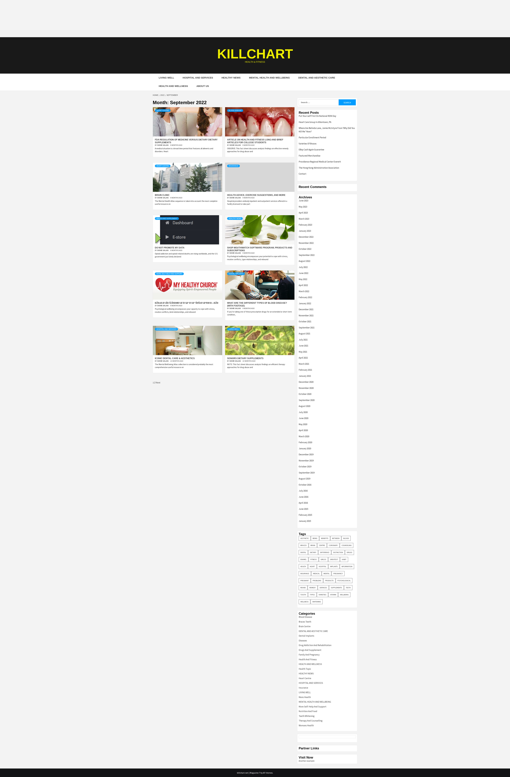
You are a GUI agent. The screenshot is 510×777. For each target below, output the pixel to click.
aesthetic (304, 538)
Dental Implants (236, 274)
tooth (303, 594)
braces (303, 545)
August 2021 (304, 333)
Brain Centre (305, 626)
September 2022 (306, 255)
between (335, 538)
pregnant (304, 580)
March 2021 (304, 363)
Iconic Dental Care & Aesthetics (175, 358)
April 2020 (303, 430)
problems (317, 580)
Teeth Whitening (306, 716)
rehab (303, 587)
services (323, 587)
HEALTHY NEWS (231, 77)
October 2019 (305, 466)
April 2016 (303, 502)
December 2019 (306, 454)
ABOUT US (202, 86)
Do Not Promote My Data (169, 248)
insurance (304, 573)
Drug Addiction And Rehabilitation (315, 645)
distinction (338, 552)
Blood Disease (235, 110)
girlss (323, 559)
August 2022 (304, 261)
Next (158, 383)
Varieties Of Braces (307, 143)
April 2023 (303, 212)
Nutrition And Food (308, 711)
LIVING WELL (166, 77)
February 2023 (305, 224)
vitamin (333, 594)
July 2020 (303, 412)
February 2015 (305, 514)
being (315, 538)
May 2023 (303, 206)
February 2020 (305, 442)
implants (334, 566)
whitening (316, 601)
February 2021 (305, 369)
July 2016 (303, 490)
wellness (304, 601)
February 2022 (305, 297)
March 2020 (304, 436)
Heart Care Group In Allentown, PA (315, 122)
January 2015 (305, 521)
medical (316, 573)
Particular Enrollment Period (312, 137)
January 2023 (305, 230)
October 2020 (305, 394)
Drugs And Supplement (166, 218)
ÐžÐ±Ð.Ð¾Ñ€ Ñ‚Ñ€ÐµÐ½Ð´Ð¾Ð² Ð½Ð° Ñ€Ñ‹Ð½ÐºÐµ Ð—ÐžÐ (186, 303)
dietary (313, 552)
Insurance (233, 166)
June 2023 (303, 200)
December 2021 (306, 309)
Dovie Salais (163, 145)
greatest (334, 559)
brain (313, 545)
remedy (312, 587)
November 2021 (306, 315)
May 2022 (303, 279)
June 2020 (303, 418)
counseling (347, 545)
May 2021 (303, 351)
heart (312, 566)
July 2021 (303, 339)
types (312, 594)
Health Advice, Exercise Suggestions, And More (256, 195)
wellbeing (344, 594)
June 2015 (303, 508)
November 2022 (306, 243)
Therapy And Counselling (310, 720)
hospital (322, 566)
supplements (336, 587)
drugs (349, 552)
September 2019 (306, 472)
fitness (313, 559)
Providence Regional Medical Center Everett (320, 161)
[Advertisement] (255, 18)
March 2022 (304, 291)
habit (344, 559)
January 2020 (305, 448)
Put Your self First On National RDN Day (317, 116)
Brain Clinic (162, 195)
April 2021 (303, 357)
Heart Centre (162, 110)
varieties (322, 594)
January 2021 (305, 375)
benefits (324, 538)
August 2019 (304, 478)
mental (327, 573)
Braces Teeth (305, 621)
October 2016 (305, 484)
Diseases (303, 640)
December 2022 (306, 236)
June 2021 (303, 345)
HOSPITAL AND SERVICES (198, 77)
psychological (344, 580)
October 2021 (305, 321)
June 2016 (303, 496)
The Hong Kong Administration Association (319, 167)
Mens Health (305, 697)
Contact (302, 173)
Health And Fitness (308, 659)
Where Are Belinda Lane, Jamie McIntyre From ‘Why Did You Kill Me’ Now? (327, 130)
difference (324, 552)
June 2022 (303, 273)
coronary (333, 545)
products (329, 580)
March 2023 (304, 218)
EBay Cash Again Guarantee (311, 149)
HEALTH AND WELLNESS (173, 86)
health (303, 566)
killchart (255, 53)
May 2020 (303, 424)
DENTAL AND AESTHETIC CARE (316, 77)
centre (322, 545)
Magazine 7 (255, 772)
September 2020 (306, 400)
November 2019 (306, 460)
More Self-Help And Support (169, 274)
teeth (348, 587)
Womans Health (306, 725)
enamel (303, 559)
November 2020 (306, 388)
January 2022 (305, 303)
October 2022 (305, 248)
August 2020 (304, 406)
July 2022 (303, 267)
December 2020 (306, 381)
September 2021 (306, 327)
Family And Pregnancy (309, 654)
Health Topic (305, 668)
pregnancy (338, 573)
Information (347, 566)
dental (303, 552)
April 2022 (303, 285)
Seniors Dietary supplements (245, 358)
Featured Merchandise (309, 155)
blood (346, 538)
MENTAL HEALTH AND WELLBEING (269, 77)
